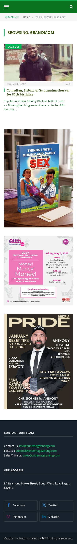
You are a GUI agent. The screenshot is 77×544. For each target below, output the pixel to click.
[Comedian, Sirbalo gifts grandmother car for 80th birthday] (38, 62)
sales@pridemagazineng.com (41, 455)
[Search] (71, 6)
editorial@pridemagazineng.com (36, 451)
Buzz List (13, 46)
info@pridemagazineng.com (37, 446)
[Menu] (6, 6)
